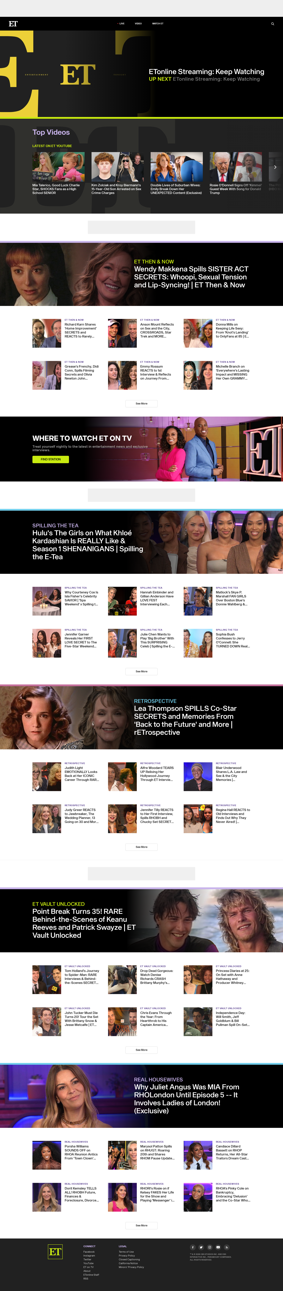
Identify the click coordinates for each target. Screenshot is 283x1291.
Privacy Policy (127, 1256)
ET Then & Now (154, 262)
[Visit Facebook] (193, 1247)
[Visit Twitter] (201, 1247)
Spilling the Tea (55, 526)
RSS (85, 1279)
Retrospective (155, 701)
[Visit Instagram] (210, 1247)
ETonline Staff (91, 1275)
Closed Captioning (129, 1259)
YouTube (88, 1263)
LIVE (122, 23)
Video (138, 23)
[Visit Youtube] (218, 1247)
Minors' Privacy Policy (131, 1267)
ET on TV (88, 1267)
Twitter (87, 1259)
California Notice (128, 1263)
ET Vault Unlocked (58, 904)
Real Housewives (158, 1080)
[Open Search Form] (272, 24)
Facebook (89, 1252)
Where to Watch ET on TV (82, 439)
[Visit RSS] (227, 1247)
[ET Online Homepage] (13, 23)
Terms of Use (126, 1252)
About (87, 1271)
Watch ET (158, 23)
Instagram (89, 1256)
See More (141, 404)
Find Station (51, 459)
